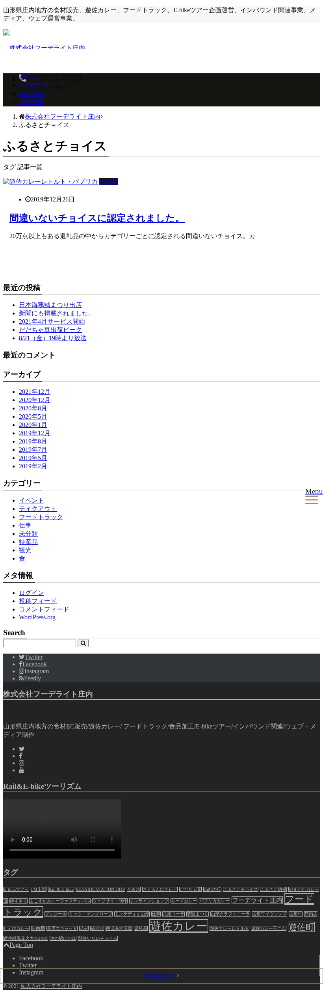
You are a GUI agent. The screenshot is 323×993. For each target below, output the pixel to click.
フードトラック (41, 517)
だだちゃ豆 (190, 889)
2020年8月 (33, 408)
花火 (84, 928)
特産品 (108, 181)
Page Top (21, 944)
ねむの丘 (212, 889)
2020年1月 (33, 424)
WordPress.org (37, 617)
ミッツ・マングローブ (90, 914)
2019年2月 (33, 466)
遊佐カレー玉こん (268, 928)
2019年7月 (33, 449)
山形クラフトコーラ (230, 914)
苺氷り (97, 928)
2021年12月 (34, 391)
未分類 (28, 533)
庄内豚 (38, 928)
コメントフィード (44, 609)
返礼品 (140, 928)
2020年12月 (34, 400)
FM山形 (38, 889)
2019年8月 (33, 441)
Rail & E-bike (61, 889)
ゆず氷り (18, 901)
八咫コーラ (173, 914)
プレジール (56, 914)
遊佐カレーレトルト (229, 928)
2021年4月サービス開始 (52, 321)
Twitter (28, 965)
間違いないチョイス (97, 938)
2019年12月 (34, 433)
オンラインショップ (149, 901)
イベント (31, 500)
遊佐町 (301, 927)
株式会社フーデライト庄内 (51, 986)
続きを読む (159, 975)
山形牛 (295, 914)
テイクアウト (38, 508)
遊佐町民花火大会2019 (26, 938)
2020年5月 (33, 416)
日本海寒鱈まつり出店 (50, 305)
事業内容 (31, 93)
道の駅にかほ (63, 938)
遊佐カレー (179, 926)
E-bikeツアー (16, 889)
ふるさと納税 (273, 889)
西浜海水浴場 (119, 928)
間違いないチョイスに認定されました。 (97, 218)
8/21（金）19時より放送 (53, 338)
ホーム (28, 77)
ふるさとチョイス (240, 889)
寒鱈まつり (197, 914)
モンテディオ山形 (132, 914)
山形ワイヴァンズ (269, 914)
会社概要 (31, 102)
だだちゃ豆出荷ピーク (50, 329)
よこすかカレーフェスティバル (60, 901)
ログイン (31, 592)
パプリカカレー (214, 901)
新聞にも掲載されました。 (57, 313)
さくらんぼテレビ (160, 889)
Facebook (31, 958)
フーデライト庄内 (257, 900)
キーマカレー (184, 901)
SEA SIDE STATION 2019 (100, 889)
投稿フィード (38, 601)
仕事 (25, 525)
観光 (25, 550)
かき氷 (133, 889)
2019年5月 (33, 458)
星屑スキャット (62, 928)
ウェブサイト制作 (110, 901)
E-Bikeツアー (37, 85)
